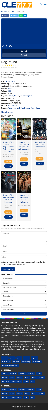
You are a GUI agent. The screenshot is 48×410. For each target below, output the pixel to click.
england (34, 358)
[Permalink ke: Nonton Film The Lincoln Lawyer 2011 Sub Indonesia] (24, 129)
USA (26, 154)
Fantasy (19, 378)
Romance (6, 156)
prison (12, 358)
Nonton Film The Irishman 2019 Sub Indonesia (8, 198)
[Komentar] (7, 46)
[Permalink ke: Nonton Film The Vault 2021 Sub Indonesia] (39, 129)
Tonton (8, 166)
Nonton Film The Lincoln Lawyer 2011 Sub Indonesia (23, 145)
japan (19, 358)
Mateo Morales (24, 108)
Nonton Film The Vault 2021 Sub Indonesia (39, 144)
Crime (21, 152)
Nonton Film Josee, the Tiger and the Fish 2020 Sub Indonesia (8, 147)
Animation (6, 154)
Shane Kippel (35, 108)
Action (37, 150)
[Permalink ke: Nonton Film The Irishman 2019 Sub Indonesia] (8, 182)
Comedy (31, 374)
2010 (9, 91)
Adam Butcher (13, 108)
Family (12, 378)
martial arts (36, 362)
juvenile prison (7, 112)
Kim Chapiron (12, 105)
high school (6, 362)
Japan (11, 156)
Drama (10, 88)
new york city (26, 362)
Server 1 (24, 51)
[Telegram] (25, 15)
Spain (39, 153)
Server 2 (24, 55)
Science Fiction (16, 381)
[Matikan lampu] (3, 46)
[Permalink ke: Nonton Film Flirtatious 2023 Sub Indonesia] (24, 182)
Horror (34, 378)
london (26, 358)
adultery (4, 358)
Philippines (26, 205)
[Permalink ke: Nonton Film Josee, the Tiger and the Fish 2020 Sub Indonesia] (8, 129)
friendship (16, 362)
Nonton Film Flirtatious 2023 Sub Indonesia (24, 198)
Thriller (22, 154)
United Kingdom (26, 96)
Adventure (12, 374)
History (7, 207)
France (16, 96)
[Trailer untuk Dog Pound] (10, 46)
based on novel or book (9, 366)
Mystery (41, 378)
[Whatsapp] (21, 15)
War (32, 381)
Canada (10, 96)
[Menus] (45, 4)
